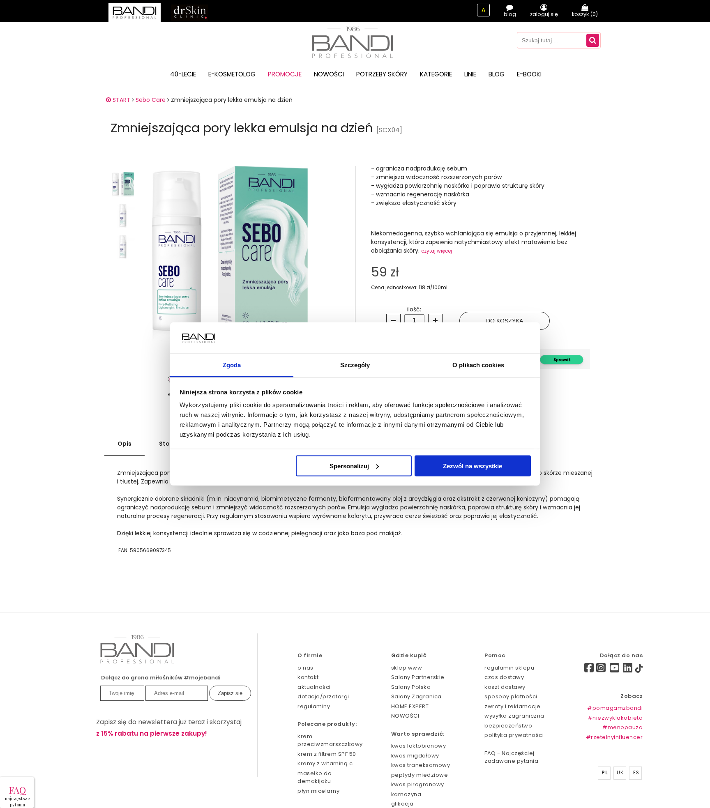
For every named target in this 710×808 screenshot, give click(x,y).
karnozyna (406, 794)
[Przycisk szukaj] (592, 40)
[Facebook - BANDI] (575, 669)
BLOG (497, 74)
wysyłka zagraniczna (514, 716)
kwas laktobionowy (418, 746)
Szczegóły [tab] (355, 364)
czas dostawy (504, 677)
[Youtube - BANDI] (615, 670)
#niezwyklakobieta (615, 718)
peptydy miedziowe (419, 775)
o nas (305, 668)
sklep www (406, 668)
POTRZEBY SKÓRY (382, 74)
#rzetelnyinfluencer (614, 737)
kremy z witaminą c (325, 763)
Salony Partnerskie (418, 677)
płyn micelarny (318, 791)
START (120, 100)
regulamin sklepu (509, 668)
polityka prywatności (514, 735)
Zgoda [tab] (232, 364)
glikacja (402, 804)
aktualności (314, 687)
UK (620, 772)
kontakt (308, 677)
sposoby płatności (510, 696)
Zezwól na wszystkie (472, 465)
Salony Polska (411, 687)
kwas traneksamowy (420, 765)
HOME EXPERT (410, 706)
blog (510, 14)
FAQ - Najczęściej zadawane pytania (511, 757)
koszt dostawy (505, 687)
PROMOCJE (285, 74)
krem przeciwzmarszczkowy (329, 740)
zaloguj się (544, 14)
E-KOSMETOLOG (232, 74)
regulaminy (313, 706)
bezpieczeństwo (508, 726)
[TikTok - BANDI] (639, 670)
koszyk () (585, 14)
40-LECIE (183, 74)
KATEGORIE (436, 74)
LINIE (470, 74)
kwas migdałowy (415, 756)
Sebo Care (151, 100)
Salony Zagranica (416, 696)
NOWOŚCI (329, 74)
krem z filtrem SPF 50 (326, 754)
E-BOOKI (529, 74)
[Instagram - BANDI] (601, 670)
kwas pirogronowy (417, 784)
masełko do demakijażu (314, 777)
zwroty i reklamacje (512, 706)
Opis (124, 444)
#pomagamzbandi (615, 708)
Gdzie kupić (409, 655)
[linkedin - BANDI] (628, 670)
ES (636, 772)
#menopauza (622, 727)
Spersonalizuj (349, 465)
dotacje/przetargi (323, 696)
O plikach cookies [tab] (478, 364)
